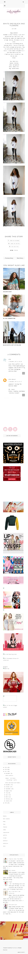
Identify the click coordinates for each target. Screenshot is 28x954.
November (8, 784)
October (8, 786)
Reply (24, 373)
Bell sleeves (12, 870)
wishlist (5, 840)
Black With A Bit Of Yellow (12, 345)
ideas (4, 829)
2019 (6, 767)
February (8, 798)
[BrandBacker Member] (10, 752)
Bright (10, 881)
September (8, 788)
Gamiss (5, 50)
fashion (16, 250)
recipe (4, 838)
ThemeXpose (14, 947)
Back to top (21, 952)
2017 (6, 771)
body (4, 821)
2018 (6, 769)
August (7, 790)
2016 (6, 803)
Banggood (5, 666)
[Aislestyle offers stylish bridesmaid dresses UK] (12, 660)
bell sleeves (6, 818)
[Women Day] (6, 668)
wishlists (5, 843)
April (7, 794)
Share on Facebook (14, 240)
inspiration (6, 832)
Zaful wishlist (9, 775)
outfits (5, 835)
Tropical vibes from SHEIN (15, 859)
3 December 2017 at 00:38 (15, 361)
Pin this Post (15, 246)
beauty (4, 816)
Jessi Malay (12, 379)
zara (4, 846)
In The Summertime (9, 318)
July (7, 792)
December (8, 773)
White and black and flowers (13, 782)
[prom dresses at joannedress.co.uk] (13, 630)
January (8, 800)
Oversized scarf (13, 904)
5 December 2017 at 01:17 (15, 381)
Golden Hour (7, 291)
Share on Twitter (15, 243)
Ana (10, 359)
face (4, 824)
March (7, 796)
